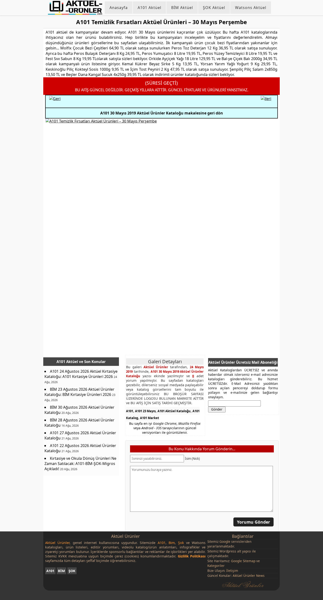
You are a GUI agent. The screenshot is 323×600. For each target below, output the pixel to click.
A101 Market (149, 418)
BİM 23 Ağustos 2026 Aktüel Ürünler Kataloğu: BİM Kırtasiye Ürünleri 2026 (79, 392)
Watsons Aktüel (250, 7)
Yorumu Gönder (253, 522)
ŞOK (72, 571)
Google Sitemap (243, 561)
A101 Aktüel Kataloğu (174, 411)
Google (224, 541)
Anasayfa (118, 7)
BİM (61, 571)
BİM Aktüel (182, 7)
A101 (129, 411)
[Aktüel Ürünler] (75, 7)
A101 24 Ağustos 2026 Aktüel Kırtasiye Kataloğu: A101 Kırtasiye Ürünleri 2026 (81, 374)
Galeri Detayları (165, 361)
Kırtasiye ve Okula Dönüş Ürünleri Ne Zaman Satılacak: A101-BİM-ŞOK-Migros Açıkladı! (80, 463)
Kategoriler (216, 565)
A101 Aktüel (149, 7)
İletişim (232, 570)
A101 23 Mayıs (145, 411)
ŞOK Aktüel (214, 7)
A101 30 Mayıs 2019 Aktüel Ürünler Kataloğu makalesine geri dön (161, 113)
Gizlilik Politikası (192, 556)
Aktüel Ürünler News (249, 575)
